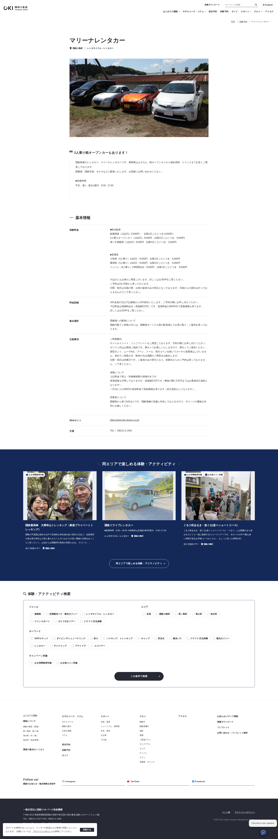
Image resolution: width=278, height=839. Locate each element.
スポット (245, 11)
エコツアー (99, 645)
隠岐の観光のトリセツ (33, 749)
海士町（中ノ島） (30, 736)
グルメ (257, 11)
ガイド (235, 11)
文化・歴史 (105, 731)
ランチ (142, 749)
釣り (96, 638)
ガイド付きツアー (66, 621)
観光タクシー (222, 638)
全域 (149, 614)
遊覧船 (37, 614)
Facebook (200, 781)
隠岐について (29, 721)
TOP (233, 22)
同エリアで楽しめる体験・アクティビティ (139, 563)
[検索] (256, 5)
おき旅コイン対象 (69, 663)
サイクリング (60, 645)
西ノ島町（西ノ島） (31, 731)
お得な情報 (66, 731)
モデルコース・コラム (193, 11)
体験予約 (224, 11)
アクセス (269, 11)
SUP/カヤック (41, 638)
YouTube (135, 781)
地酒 (141, 735)
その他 (103, 740)
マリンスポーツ (42, 621)
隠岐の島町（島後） (31, 727)
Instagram (70, 781)
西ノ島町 (183, 614)
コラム (65, 735)
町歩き (161, 638)
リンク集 (226, 812)
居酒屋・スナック (147, 762)
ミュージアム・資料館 (110, 726)
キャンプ (145, 638)
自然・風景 (105, 722)
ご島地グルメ (145, 740)
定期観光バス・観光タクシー (63, 614)
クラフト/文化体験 (93, 621)
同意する (87, 829)
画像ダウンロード (212, 5)
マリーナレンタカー (260, 22)
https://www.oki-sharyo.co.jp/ (124, 420)
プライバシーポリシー (43, 831)
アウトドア (80, 645)
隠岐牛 (142, 722)
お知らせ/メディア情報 (227, 716)
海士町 (199, 614)
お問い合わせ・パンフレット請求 (232, 733)
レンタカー (39, 645)
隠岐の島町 (164, 614)
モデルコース (67, 722)
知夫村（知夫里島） (31, 740)
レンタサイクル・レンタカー (100, 614)
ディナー (143, 753)
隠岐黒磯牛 (144, 726)
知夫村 (214, 614)
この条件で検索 (139, 676)
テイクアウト (145, 744)
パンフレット (223, 727)
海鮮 (141, 731)
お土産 (103, 735)
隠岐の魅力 (66, 726)
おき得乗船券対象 (43, 663)
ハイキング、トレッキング (120, 638)
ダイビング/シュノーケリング (71, 638)
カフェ (142, 757)
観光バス (177, 638)
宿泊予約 (213, 11)
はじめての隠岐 (170, 11)
